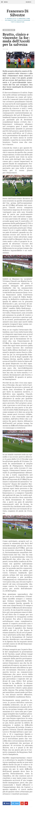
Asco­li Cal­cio (9, 30)
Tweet (17, 803)
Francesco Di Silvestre (17, 12)
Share (8, 803)
